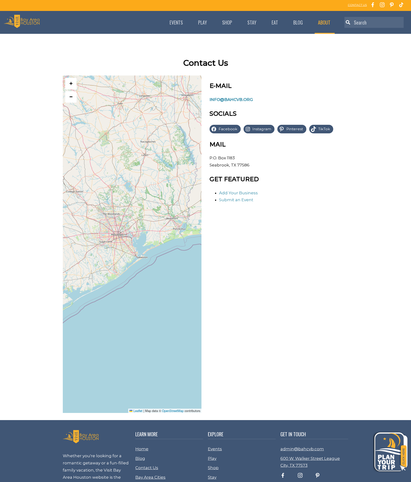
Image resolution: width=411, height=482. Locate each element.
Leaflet (137, 410)
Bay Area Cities (150, 477)
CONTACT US (357, 5)
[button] (71, 83)
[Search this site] (374, 22)
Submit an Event (236, 199)
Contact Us (146, 467)
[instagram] (300, 476)
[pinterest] (317, 476)
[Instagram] (381, 5)
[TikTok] (400, 5)
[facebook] (282, 476)
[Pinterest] (390, 5)
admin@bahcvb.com (302, 449)
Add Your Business (238, 193)
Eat (275, 22)
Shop (227, 22)
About (324, 22)
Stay (251, 22)
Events (176, 22)
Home (141, 449)
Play (202, 22)
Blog (298, 22)
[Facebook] (371, 5)
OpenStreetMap (173, 410)
